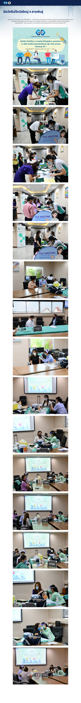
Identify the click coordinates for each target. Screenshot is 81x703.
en (72, 8)
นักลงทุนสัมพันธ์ (37, 8)
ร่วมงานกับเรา (59, 8)
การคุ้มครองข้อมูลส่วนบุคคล (10, 8)
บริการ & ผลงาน (28, 8)
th (70, 8)
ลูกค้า (44, 8)
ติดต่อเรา (66, 8)
